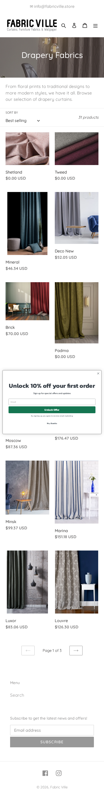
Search (17, 695)
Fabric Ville (59, 787)
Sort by (12, 112)
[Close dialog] (98, 373)
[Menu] (95, 25)
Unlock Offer (51, 409)
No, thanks (52, 423)
